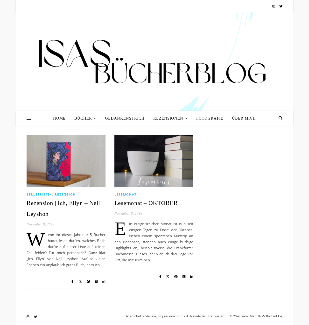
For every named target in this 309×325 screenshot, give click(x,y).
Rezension (65, 194)
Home (59, 118)
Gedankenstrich (125, 118)
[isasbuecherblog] (154, 61)
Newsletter (198, 316)
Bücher (83, 118)
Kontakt (182, 316)
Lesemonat (125, 194)
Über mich (244, 118)
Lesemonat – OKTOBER (146, 203)
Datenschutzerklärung (140, 316)
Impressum (166, 316)
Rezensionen (168, 118)
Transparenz (217, 316)
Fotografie (209, 118)
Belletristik (39, 194)
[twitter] (280, 6)
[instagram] (274, 6)
